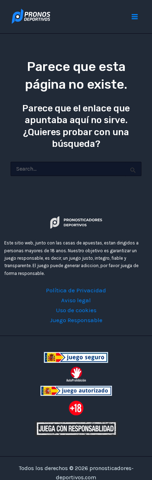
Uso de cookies (76, 310)
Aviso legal (76, 300)
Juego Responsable (76, 320)
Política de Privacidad (76, 290)
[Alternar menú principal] (135, 17)
